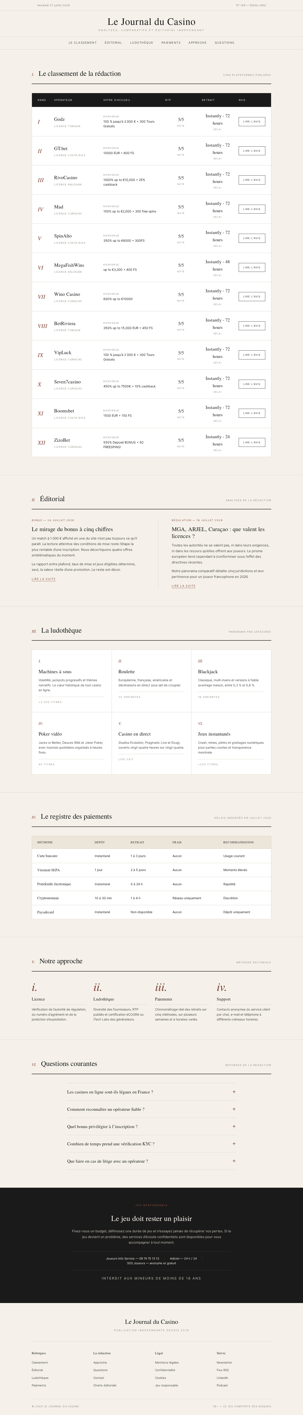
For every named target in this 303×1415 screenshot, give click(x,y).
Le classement (83, 42)
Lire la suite (44, 579)
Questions (224, 42)
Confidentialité (165, 1370)
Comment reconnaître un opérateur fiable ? (105, 1109)
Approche (198, 42)
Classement (40, 1362)
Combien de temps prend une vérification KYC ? (110, 1144)
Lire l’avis (252, 121)
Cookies (160, 1378)
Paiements (171, 42)
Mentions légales (167, 1362)
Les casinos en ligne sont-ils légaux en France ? (110, 1092)
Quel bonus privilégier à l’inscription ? (102, 1126)
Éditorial (113, 42)
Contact (98, 1378)
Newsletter (224, 1362)
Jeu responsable (166, 1385)
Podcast (222, 1385)
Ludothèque (141, 42)
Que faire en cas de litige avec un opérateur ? (107, 1161)
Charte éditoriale (104, 1385)
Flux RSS (223, 1370)
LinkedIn (222, 1378)
